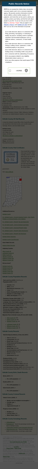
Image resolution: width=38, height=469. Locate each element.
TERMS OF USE (22, 24)
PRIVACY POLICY (9, 24)
